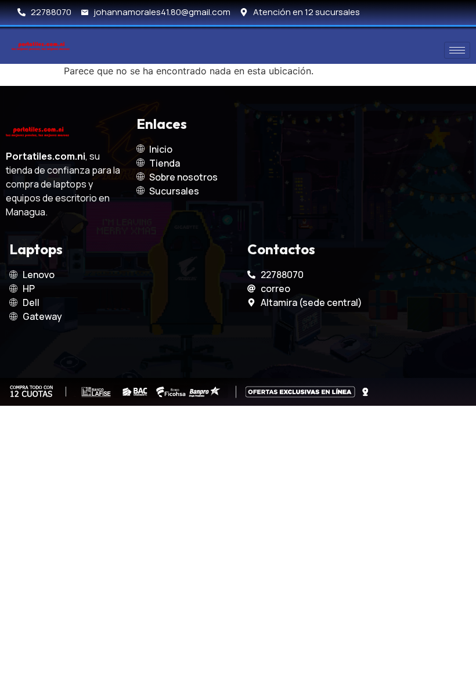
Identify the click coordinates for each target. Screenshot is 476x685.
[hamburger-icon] (457, 50)
